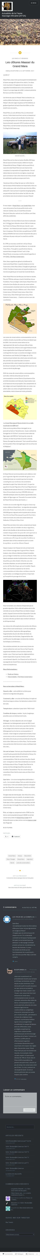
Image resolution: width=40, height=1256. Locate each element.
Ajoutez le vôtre (29, 907)
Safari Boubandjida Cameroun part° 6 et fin (18, 1141)
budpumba (15, 71)
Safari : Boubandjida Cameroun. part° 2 (17, 1163)
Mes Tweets (9, 1222)
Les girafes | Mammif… (17, 1189)
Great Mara (12, 856)
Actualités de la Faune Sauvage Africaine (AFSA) (14, 14)
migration (30, 859)
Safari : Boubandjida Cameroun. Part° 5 (17, 1146)
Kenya (20, 856)
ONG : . (15, 256)
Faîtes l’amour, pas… (17, 1193)
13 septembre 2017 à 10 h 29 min (22, 919)
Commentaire (29, 1110)
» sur (22, 205)
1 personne (23, 1079)
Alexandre (14, 1203)
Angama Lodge (31, 820)
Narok (12, 863)
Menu (34, 3)
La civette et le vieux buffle (14, 1174)
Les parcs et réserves (20, 58)
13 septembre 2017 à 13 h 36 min (24, 972)
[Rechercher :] (20, 1127)
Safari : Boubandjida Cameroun (15, 1168)
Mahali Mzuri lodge (22, 817)
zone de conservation (23, 863)
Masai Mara (21, 859)
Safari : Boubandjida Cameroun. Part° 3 (17, 1157)
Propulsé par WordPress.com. (20, 1251)
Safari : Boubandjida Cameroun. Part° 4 (17, 1152)
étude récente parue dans (23, 535)
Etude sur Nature (13, 674)
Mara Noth (27, 856)
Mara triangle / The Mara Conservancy (20, 677)
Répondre (34, 917)
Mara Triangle (11, 859)
